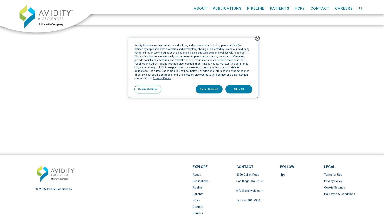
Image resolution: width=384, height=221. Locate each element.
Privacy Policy (333, 181)
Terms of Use (333, 174)
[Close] (257, 38)
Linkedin (283, 174)
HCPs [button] (300, 8)
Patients (198, 194)
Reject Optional (209, 89)
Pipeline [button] (256, 8)
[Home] (47, 17)
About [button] (200, 8)
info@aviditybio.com (249, 191)
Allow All (239, 89)
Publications (227, 8)
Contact (320, 8)
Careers (344, 8)
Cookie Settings (334, 187)
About (197, 174)
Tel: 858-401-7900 (248, 200)
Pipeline (198, 187)
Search (361, 8)
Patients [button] (279, 8)
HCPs (196, 200)
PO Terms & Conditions (339, 194)
